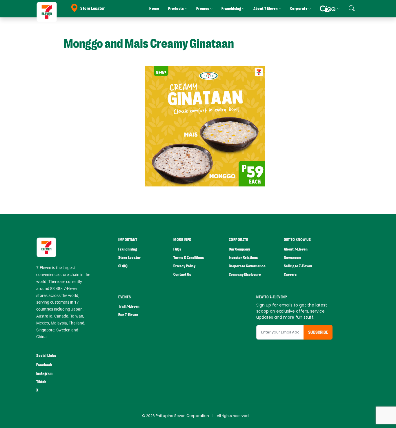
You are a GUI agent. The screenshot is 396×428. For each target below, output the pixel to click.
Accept (378, 418)
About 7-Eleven (296, 249)
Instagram (44, 373)
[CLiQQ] (329, 8)
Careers (290, 274)
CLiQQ (123, 266)
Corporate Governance (247, 266)
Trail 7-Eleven (128, 306)
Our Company (239, 249)
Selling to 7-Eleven (298, 266)
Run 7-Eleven (128, 315)
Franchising (127, 249)
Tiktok (41, 382)
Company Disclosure (245, 274)
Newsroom (292, 257)
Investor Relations (243, 257)
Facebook (44, 365)
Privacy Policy (184, 266)
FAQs (177, 249)
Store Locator (92, 8)
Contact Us (182, 274)
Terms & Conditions (188, 257)
